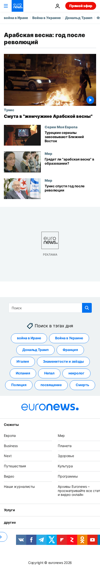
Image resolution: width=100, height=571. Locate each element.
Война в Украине (46, 18)
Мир (48, 153)
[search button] (87, 308)
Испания (23, 373)
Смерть (82, 385)
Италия (23, 362)
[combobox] (50, 308)
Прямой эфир (80, 6)
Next (8, 456)
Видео (9, 476)
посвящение (51, 385)
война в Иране (16, 18)
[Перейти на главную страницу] (17, 6)
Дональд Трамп (78, 18)
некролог (76, 373)
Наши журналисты (19, 486)
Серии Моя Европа (61, 127)
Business (11, 446)
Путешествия (15, 466)
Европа (10, 435)
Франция (70, 350)
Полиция (18, 385)
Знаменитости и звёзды (63, 362)
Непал (49, 373)
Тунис (9, 110)
